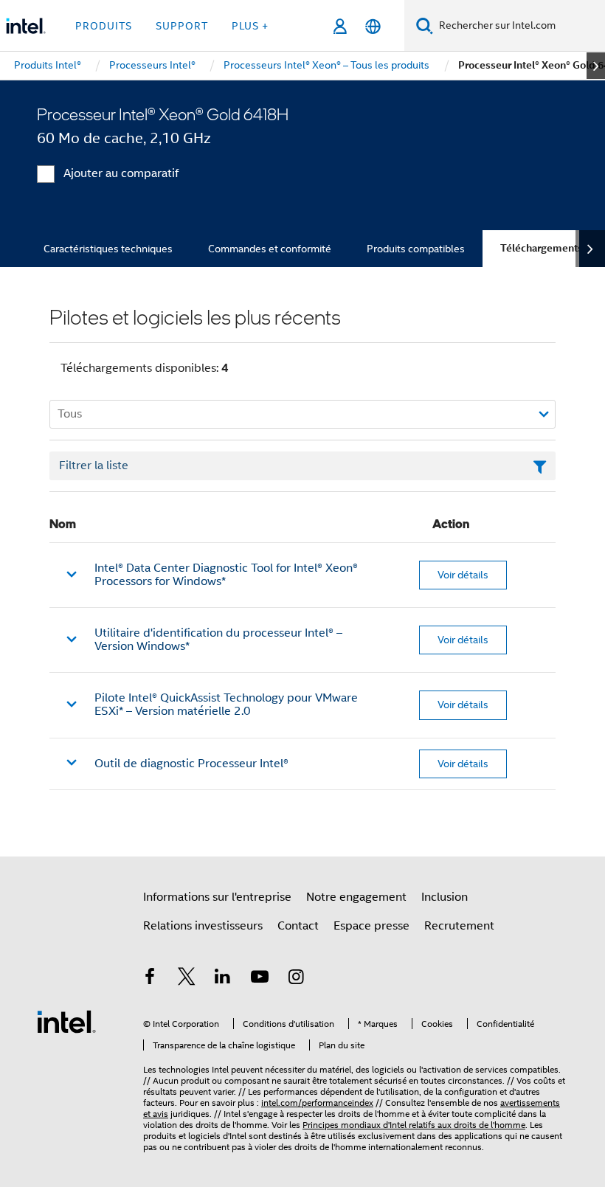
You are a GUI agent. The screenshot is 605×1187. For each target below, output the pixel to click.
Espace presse (371, 925)
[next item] (596, 65)
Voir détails (463, 574)
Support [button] (182, 25)
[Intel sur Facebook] (149, 979)
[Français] (373, 26)
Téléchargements (541, 248)
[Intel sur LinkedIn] (222, 979)
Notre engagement (356, 897)
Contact (298, 925)
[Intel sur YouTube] (259, 979)
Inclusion (444, 897)
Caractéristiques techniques (108, 248)
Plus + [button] (250, 25)
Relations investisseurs (203, 925)
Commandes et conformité (269, 248)
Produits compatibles (416, 248)
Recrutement (459, 925)
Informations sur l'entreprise (217, 897)
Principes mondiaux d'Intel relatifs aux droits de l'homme (413, 1124)
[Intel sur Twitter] (186, 979)
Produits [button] (103, 25)
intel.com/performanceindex (317, 1102)
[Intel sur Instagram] (295, 979)
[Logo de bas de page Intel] (66, 1021)
